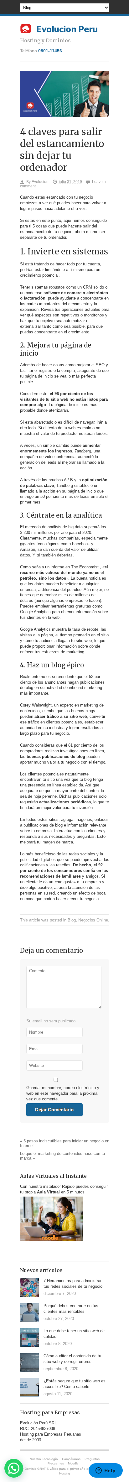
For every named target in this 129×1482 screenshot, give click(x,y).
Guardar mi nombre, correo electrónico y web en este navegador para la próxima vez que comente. (62, 1093)
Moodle (73, 1463)
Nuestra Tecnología (44, 1459)
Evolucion (40, 182)
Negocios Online (93, 920)
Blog (72, 920)
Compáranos (71, 1459)
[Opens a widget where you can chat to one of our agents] (105, 1471)
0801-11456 (50, 50)
